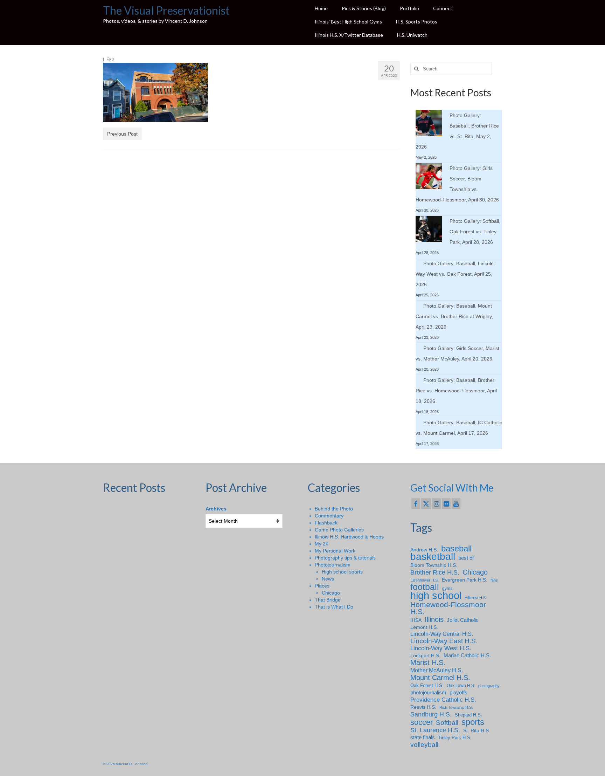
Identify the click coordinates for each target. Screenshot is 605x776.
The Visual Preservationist (166, 10)
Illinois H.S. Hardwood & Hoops (349, 537)
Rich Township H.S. (456, 707)
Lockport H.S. (425, 655)
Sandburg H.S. (431, 714)
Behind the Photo (334, 508)
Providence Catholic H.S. (443, 699)
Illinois (434, 619)
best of (466, 558)
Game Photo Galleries (339, 530)
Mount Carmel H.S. (440, 677)
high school (435, 595)
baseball (456, 548)
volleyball (424, 744)
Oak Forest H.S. (427, 685)
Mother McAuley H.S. (436, 670)
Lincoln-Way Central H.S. (441, 634)
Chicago (331, 593)
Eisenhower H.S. (424, 580)
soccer (421, 722)
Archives (216, 508)
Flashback (326, 523)
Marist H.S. (427, 662)
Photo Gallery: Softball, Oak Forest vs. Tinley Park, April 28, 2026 (475, 231)
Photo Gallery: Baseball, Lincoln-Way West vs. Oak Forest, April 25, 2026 (455, 274)
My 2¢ (321, 544)
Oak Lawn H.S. (461, 685)
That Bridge (328, 600)
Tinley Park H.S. (455, 737)
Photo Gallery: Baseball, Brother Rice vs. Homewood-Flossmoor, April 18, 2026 (456, 390)
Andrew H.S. (424, 549)
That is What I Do (334, 607)
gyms (447, 588)
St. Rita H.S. (476, 730)
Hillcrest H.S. (476, 598)
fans (494, 580)
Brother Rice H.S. (434, 572)
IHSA (416, 620)
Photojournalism (332, 565)
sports (472, 722)
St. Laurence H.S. (435, 730)
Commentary (329, 516)
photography (489, 686)
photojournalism (428, 692)
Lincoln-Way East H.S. (444, 641)
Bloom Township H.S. (433, 565)
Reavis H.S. (423, 707)
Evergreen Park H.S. (464, 580)
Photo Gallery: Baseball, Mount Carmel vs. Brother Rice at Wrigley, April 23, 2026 (454, 316)
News (328, 579)
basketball (432, 556)
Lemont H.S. (424, 627)
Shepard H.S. (468, 714)
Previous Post (122, 134)
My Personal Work (335, 551)
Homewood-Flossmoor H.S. (448, 608)
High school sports (342, 572)
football (424, 587)
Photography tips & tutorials (345, 558)
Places (322, 586)
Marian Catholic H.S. (467, 655)
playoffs (458, 692)
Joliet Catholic (463, 620)
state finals (422, 737)
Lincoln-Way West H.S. (440, 648)
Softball (447, 722)
